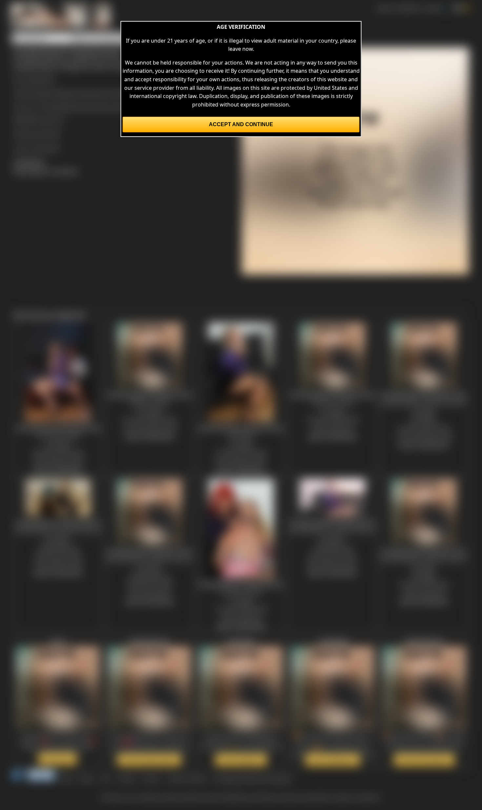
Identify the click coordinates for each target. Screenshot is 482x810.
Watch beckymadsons (424, 760)
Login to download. (37, 147)
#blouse (102, 93)
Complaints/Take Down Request (252, 778)
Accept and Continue (241, 124)
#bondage (40, 93)
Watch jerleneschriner (149, 760)
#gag (84, 93)
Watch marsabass (241, 760)
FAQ (105, 778)
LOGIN (432, 7)
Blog (67, 778)
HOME (384, 7)
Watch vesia (57, 759)
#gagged (65, 93)
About (86, 778)
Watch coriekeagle (332, 760)
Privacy (151, 778)
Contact (126, 778)
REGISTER (408, 7)
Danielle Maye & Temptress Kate (86, 106)
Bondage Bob (38, 79)
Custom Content (186, 778)
